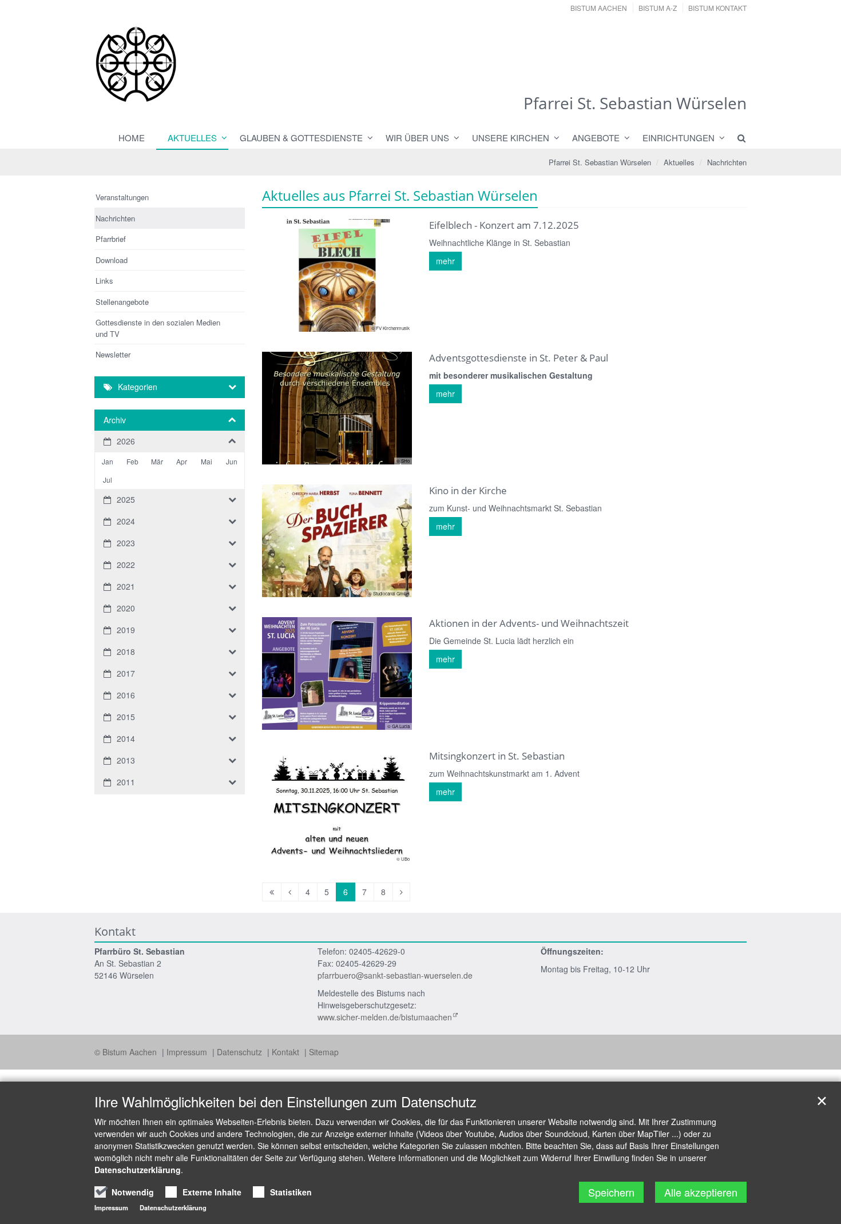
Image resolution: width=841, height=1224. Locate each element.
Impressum (187, 1052)
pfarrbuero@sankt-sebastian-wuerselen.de (395, 975)
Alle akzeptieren (700, 1192)
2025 (126, 499)
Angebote (596, 138)
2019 (126, 629)
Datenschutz (240, 1052)
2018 (126, 651)
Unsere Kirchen (510, 138)
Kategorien (137, 386)
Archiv (115, 420)
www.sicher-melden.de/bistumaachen (385, 1017)
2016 (126, 695)
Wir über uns (417, 138)
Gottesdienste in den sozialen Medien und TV (158, 328)
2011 (126, 782)
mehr (445, 261)
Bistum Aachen (598, 8)
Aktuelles (192, 138)
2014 (126, 738)
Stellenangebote (122, 301)
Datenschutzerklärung (137, 1169)
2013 (126, 760)
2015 (126, 716)
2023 (126, 543)
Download (112, 260)
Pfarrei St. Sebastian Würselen (600, 162)
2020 (126, 608)
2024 (126, 521)
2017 (126, 673)
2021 (126, 586)
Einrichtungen (678, 138)
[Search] (736, 138)
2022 (126, 564)
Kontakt (287, 1052)
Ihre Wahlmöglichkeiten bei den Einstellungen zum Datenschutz (285, 1101)
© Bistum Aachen (126, 1052)
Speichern (611, 1192)
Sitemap (324, 1052)
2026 (126, 441)
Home (131, 138)
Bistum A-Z (657, 8)
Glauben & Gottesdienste (301, 138)
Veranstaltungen (122, 197)
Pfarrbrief (111, 238)
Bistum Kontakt (717, 8)
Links (104, 280)
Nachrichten (727, 162)
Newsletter (113, 354)
